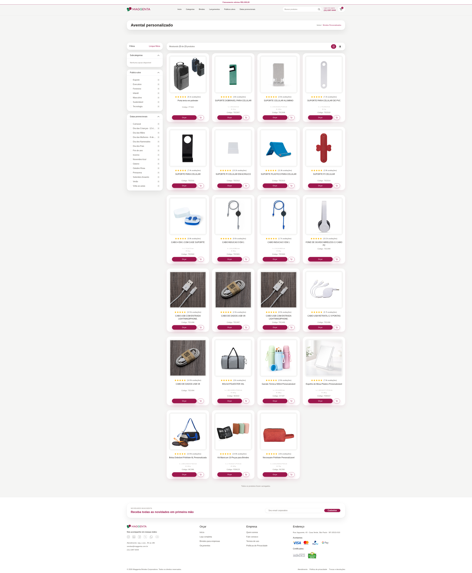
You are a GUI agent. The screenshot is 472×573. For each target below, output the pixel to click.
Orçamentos (205, 546)
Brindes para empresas (210, 541)
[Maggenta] (138, 9)
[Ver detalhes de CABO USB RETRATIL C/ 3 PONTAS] (324, 289)
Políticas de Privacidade (256, 546)
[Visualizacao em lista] (340, 46)
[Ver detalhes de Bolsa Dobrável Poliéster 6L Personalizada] (188, 431)
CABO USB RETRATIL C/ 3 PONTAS (324, 316)
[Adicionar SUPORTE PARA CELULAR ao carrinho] (201, 185)
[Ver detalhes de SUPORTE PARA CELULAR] (188, 148)
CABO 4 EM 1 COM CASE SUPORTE (188, 242)
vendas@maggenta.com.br (137, 546)
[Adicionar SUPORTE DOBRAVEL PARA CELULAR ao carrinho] (246, 117)
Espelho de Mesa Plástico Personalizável (324, 384)
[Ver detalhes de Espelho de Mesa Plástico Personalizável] (324, 358)
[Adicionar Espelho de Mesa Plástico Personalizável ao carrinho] (337, 401)
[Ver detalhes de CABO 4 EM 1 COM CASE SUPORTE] (188, 216)
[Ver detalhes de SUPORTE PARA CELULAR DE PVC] (324, 74)
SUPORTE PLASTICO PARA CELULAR (278, 174)
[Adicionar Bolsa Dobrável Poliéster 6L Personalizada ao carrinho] (201, 474)
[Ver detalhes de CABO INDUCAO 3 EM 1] (233, 216)
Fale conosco (252, 537)
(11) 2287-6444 (133, 550)
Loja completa (206, 537)
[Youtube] (157, 537)
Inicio (179, 9)
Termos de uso (252, 541)
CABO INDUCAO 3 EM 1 (233, 242)
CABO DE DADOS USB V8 (233, 316)
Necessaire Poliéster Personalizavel (279, 458)
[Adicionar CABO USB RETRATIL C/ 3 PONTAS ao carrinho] (337, 327)
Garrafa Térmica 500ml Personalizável (278, 384)
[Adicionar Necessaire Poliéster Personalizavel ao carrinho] (291, 474)
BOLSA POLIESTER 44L (233, 384)
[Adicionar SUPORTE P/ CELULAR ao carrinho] (337, 185)
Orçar (184, 117)
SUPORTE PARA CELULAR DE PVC (324, 101)
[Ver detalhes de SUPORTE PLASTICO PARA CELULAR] (278, 148)
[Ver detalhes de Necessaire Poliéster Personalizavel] (278, 431)
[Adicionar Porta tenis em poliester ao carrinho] (201, 117)
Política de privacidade (318, 569)
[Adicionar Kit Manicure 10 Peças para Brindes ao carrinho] (246, 474)
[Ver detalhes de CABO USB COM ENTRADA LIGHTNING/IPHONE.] (188, 289)
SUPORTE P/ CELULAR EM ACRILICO (233, 174)
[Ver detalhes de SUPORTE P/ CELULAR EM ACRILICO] (233, 148)
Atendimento (303, 569)
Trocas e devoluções (337, 569)
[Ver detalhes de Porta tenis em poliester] (188, 74)
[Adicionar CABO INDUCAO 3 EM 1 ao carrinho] (246, 259)
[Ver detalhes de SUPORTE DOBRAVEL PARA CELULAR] (233, 74)
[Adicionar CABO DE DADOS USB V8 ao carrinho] (246, 327)
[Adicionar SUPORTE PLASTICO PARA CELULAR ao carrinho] (291, 185)
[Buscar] (319, 9)
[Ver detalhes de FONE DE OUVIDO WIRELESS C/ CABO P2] (324, 216)
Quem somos (252, 532)
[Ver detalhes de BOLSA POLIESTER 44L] (233, 358)
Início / (319, 25)
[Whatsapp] (151, 537)
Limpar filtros (154, 46)
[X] (145, 537)
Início (202, 532)
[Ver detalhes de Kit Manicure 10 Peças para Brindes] (233, 431)
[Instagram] (128, 536)
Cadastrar (332, 510)
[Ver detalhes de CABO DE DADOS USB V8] (233, 289)
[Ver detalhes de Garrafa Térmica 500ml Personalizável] (278, 358)
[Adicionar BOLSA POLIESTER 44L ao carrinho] (246, 401)
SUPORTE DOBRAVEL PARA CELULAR (233, 101)
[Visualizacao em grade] (333, 46)
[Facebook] (139, 536)
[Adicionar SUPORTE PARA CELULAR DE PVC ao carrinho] (337, 117)
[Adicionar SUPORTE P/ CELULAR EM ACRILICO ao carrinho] (246, 185)
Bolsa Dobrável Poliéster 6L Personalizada (188, 458)
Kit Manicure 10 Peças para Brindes (233, 458)
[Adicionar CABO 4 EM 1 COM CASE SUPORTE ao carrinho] (201, 259)
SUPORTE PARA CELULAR (188, 174)
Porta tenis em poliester (188, 101)
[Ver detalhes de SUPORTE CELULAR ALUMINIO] (278, 74)
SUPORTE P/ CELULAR (324, 174)
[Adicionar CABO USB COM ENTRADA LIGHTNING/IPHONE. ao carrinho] (201, 327)
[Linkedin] (133, 536)
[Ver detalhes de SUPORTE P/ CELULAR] (324, 148)
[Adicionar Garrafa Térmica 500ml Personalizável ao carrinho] (291, 401)
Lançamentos (214, 9)
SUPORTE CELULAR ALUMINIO (278, 101)
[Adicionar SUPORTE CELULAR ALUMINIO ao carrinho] (291, 117)
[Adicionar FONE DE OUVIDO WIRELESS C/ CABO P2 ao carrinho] (337, 259)
